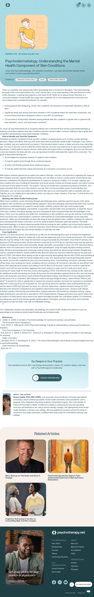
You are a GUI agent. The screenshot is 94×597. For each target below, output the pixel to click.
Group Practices (58, 568)
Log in (83, 5)
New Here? (56, 543)
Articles (74, 563)
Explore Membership (50, 378)
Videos (54, 553)
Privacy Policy (83, 593)
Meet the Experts (77, 547)
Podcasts (74, 569)
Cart (78, 5)
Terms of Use (70, 593)
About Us (74, 543)
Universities (56, 572)
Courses (55, 550)
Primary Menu (89, 5)
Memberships (57, 547)
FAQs (73, 553)
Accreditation (76, 550)
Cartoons (74, 566)
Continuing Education (60, 557)
